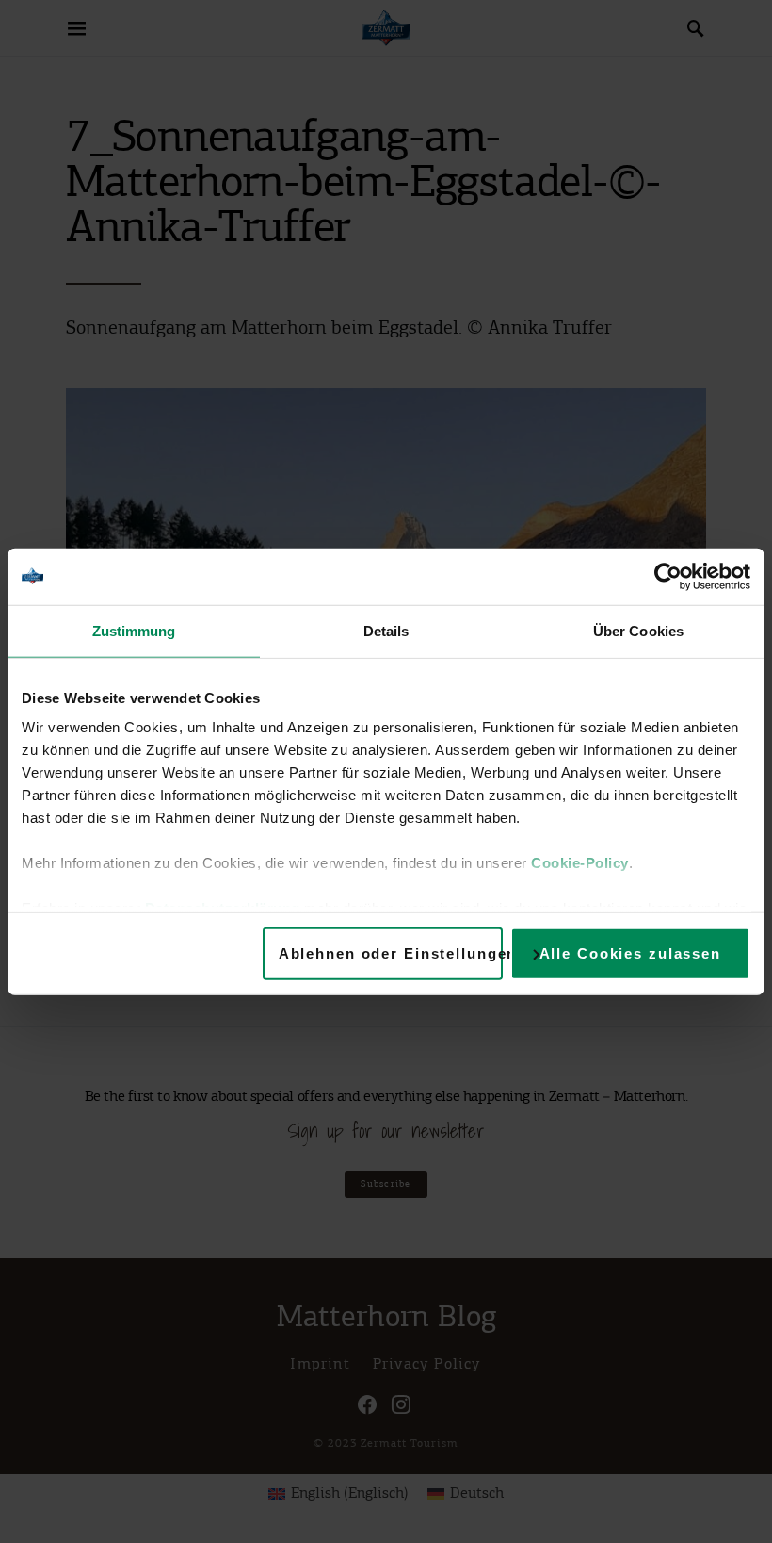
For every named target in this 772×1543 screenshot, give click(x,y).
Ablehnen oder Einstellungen (391, 952)
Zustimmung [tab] (134, 630)
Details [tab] (386, 630)
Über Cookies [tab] (638, 630)
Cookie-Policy (580, 863)
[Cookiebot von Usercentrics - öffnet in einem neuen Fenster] (668, 576)
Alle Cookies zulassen (630, 952)
